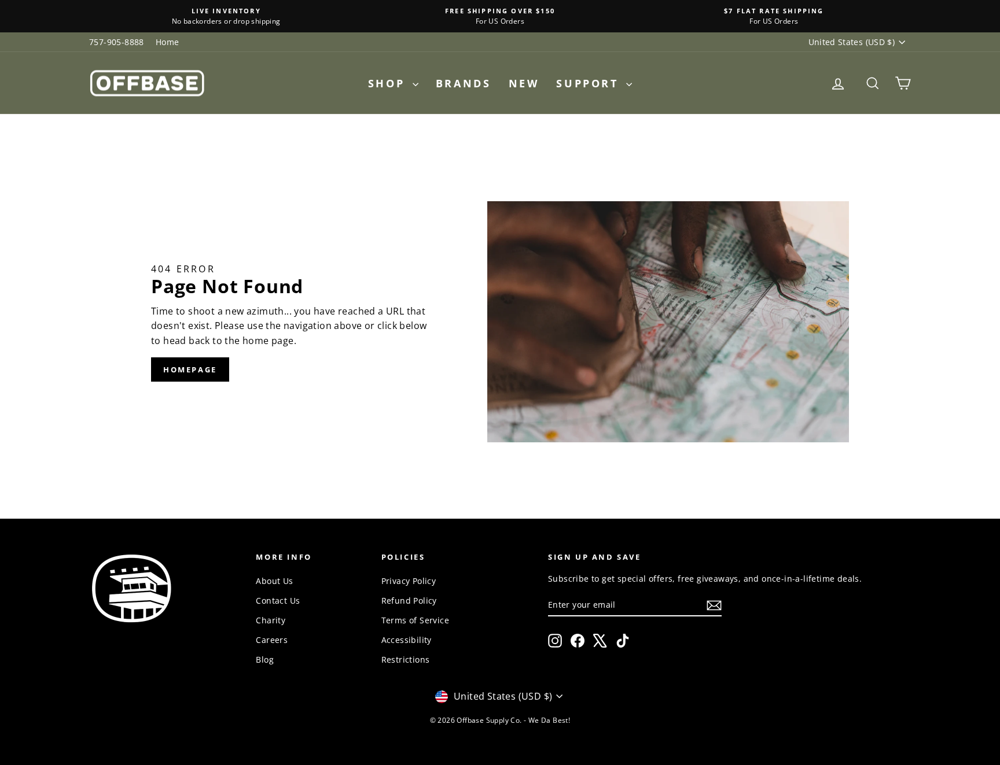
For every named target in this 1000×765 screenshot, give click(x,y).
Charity (270, 620)
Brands (463, 83)
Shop (389, 83)
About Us (274, 580)
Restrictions (405, 659)
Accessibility (406, 639)
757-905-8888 (116, 41)
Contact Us (278, 600)
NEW (524, 83)
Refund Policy (409, 600)
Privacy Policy (408, 580)
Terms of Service (415, 620)
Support (589, 83)
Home (167, 41)
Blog (265, 659)
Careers (272, 639)
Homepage (190, 369)
